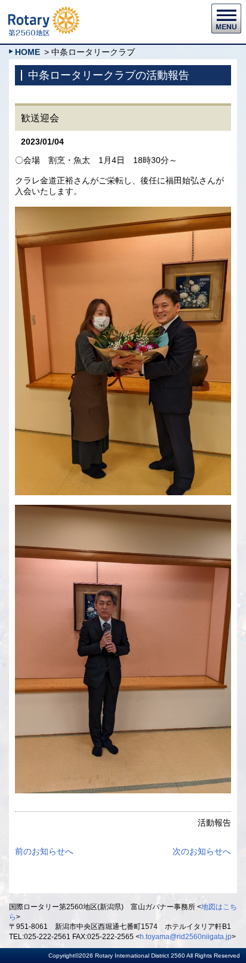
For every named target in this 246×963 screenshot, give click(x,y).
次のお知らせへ (202, 851)
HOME (27, 52)
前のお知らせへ (44, 851)
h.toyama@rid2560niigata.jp (186, 937)
